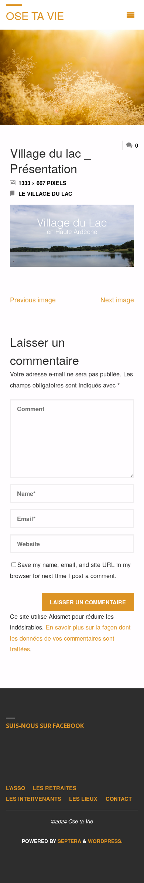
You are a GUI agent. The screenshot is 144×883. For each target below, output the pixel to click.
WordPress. (105, 841)
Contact (119, 798)
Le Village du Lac (45, 193)
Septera (68, 841)
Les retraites (54, 788)
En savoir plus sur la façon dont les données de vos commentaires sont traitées (70, 637)
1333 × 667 (32, 183)
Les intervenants (33, 798)
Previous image (33, 299)
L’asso (15, 788)
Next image (117, 299)
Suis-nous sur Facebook (45, 726)
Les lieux (83, 798)
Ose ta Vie (35, 15)
